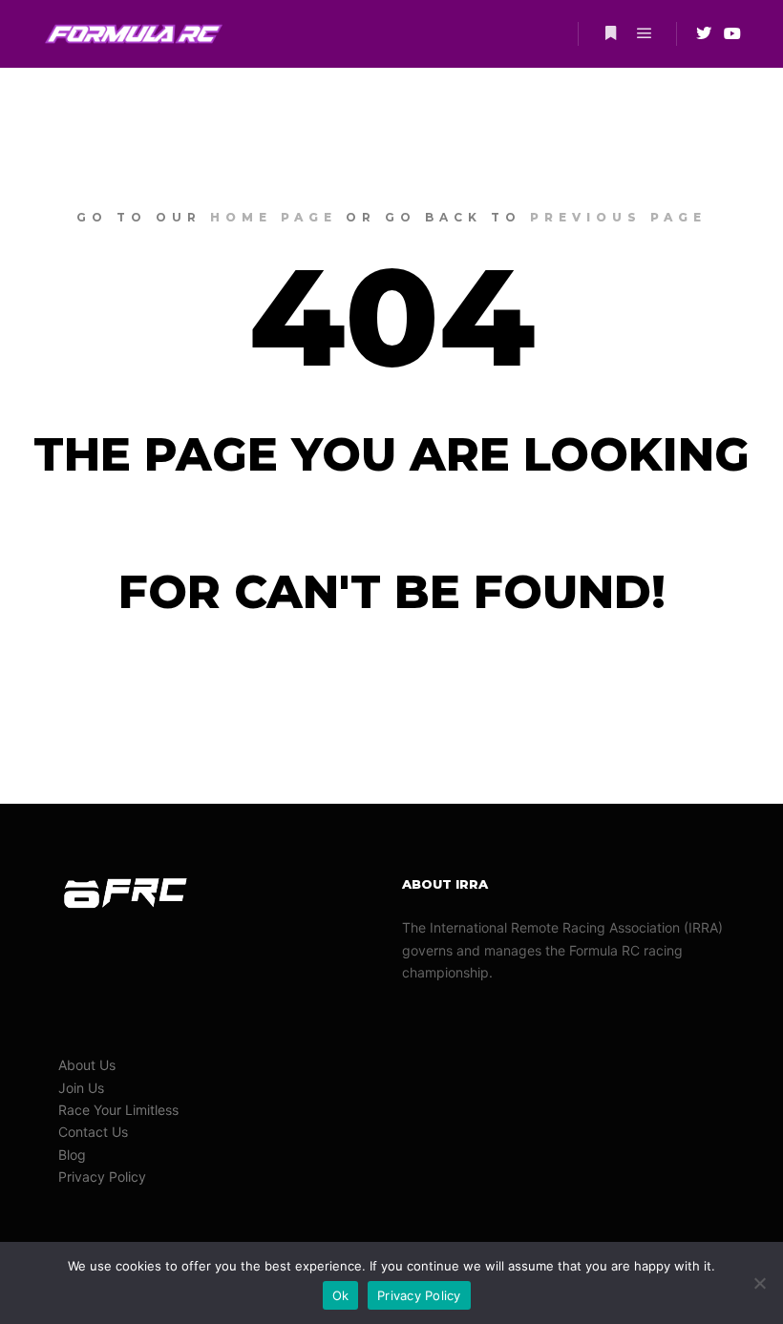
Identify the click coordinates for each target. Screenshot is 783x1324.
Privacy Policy (102, 1176)
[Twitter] (703, 33)
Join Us (81, 1088)
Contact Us (93, 1132)
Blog (72, 1154)
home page (273, 217)
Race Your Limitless (118, 1110)
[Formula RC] (133, 34)
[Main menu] (644, 33)
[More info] (610, 33)
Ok (340, 1295)
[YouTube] (732, 33)
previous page (618, 217)
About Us (87, 1065)
